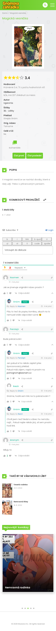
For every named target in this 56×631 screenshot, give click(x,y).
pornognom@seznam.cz (19, 372)
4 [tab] (30, 608)
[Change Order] (44, 199)
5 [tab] (33, 608)
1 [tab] (22, 608)
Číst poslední (34, 155)
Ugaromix (8, 103)
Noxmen (21, 306)
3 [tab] (28, 608)
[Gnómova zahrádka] (11, 4)
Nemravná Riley (21, 501)
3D (5, 110)
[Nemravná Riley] (7, 507)
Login (50, 230)
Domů (5, 13)
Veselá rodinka (21, 484)
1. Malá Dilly (8, 209)
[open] (52, 5)
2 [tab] (25, 608)
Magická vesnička (18, 13)
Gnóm (16, 301)
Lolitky (11, 110)
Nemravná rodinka (17, 587)
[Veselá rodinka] (7, 490)
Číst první (19, 155)
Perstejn (21, 358)
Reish (20, 414)
